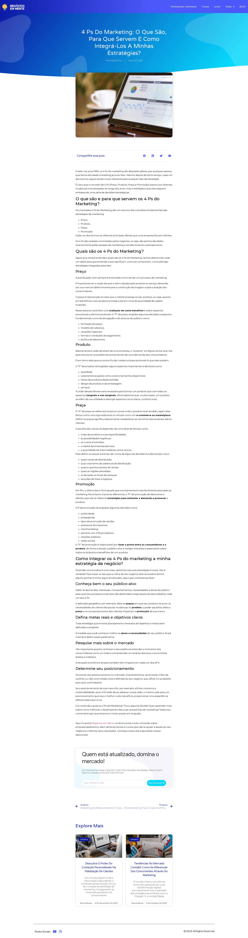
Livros (217, 6)
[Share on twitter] (161, 156)
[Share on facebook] (144, 156)
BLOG (242, 6)
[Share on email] (169, 156)
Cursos (205, 6)
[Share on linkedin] (153, 156)
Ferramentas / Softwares (183, 6)
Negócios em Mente (103, 723)
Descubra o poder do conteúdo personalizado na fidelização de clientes (99, 867)
